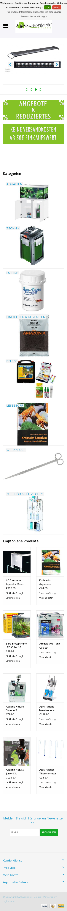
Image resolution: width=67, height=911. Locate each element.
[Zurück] (10, 64)
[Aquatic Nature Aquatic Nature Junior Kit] (17, 751)
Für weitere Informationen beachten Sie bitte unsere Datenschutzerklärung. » (34, 14)
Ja (47, 7)
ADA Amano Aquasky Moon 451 (14, 582)
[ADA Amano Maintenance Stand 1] (50, 688)
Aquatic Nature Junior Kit (15, 771)
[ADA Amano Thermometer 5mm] (50, 751)
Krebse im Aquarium (45, 582)
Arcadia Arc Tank (49, 643)
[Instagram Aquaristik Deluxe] (54, 844)
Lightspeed (9, 901)
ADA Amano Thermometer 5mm (47, 771)
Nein (56, 7)
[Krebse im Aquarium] (50, 561)
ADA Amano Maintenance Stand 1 (47, 708)
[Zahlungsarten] (44, 906)
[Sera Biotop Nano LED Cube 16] (17, 625)
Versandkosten (13, 598)
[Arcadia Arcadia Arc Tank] (50, 625)
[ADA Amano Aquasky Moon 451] (17, 561)
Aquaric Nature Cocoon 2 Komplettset (15, 708)
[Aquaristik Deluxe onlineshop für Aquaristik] (39, 25)
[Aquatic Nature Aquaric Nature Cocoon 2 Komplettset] (17, 688)
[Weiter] (56, 64)
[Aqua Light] (33, 59)
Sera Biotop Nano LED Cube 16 (16, 645)
